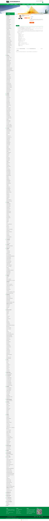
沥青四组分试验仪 (8, 61)
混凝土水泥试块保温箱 (9, 327)
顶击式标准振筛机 (8, 189)
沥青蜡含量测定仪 (8, 79)
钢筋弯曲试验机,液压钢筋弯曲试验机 (10, 468)
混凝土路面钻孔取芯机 (9, 449)
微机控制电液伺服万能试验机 (9, 472)
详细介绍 (18, 25)
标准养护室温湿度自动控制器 (9, 336)
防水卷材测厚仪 (8, 101)
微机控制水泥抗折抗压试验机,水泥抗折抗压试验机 (10, 486)
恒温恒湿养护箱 (8, 344)
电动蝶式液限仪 (8, 179)
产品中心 (36, 14)
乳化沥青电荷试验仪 (8, 74)
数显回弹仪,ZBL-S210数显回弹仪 (10, 454)
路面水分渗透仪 (8, 157)
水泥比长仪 (8, 225)
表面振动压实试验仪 (8, 166)
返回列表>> (42, 48)
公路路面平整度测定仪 (9, 390)
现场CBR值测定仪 (8, 391)
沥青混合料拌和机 (8, 56)
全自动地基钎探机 (8, 138)
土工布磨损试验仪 (8, 376)
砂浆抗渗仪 (8, 413)
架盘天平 (7, 362)
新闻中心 (16, 4)
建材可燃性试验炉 (8, 102)
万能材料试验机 (8, 478)
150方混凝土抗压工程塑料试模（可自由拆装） (11, 292)
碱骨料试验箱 (8, 340)
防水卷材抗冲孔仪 (8, 111)
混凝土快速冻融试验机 (9, 47)
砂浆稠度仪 (8, 221)
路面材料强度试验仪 (8, 129)
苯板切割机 (8, 106)
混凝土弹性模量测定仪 (9, 19)
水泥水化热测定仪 (8, 216)
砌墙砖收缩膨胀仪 (8, 299)
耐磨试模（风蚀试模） (9, 432)
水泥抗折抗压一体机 (8, 491)
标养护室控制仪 (8, 322)
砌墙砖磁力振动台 (8, 304)
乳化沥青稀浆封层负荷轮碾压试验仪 (10, 70)
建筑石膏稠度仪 (8, 504)
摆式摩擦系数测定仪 (8, 142)
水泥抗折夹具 (8, 234)
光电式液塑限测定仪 (8, 180)
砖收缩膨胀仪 (8, 307)
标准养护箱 (8, 331)
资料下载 (32, 4)
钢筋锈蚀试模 (8, 417)
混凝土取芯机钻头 (8, 496)
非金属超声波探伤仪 (8, 272)
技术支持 (24, 4)
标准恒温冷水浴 (8, 353)
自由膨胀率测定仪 (8, 162)
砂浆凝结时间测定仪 (8, 408)
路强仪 (7, 134)
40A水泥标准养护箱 (8, 345)
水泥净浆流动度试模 (8, 441)
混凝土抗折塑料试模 (8, 289)
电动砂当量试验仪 (8, 148)
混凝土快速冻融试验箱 (9, 24)
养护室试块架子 (8, 326)
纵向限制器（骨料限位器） (9, 422)
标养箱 (7, 330)
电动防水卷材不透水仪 (9, 110)
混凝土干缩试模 (8, 440)
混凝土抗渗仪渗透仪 (8, 37)
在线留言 (28, 4)
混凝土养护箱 (8, 321)
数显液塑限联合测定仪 (9, 175)
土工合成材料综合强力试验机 (9, 385)
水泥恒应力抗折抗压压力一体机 (10, 459)
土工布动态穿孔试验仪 (9, 116)
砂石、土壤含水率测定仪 (9, 266)
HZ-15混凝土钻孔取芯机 (9, 500)
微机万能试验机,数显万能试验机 (10, 487)
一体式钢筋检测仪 (8, 252)
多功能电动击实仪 (8, 139)
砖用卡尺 (7, 308)
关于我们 (12, 4)
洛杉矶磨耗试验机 (8, 143)
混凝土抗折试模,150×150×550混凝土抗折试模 (10, 427)
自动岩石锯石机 (8, 23)
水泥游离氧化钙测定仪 (9, 211)
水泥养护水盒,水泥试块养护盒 (9, 284)
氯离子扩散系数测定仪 (9, 42)
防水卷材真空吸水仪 (8, 120)
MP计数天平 (8, 363)
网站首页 (8, 4)
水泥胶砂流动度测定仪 (9, 212)
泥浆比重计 (8, 156)
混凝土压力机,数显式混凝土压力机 (10, 464)
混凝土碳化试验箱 (8, 38)
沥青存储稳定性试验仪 (9, 83)
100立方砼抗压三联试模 (9, 436)
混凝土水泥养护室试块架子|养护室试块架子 (10, 325)
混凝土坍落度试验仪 (8, 52)
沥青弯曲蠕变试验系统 (9, 60)
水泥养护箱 (8, 317)
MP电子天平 (8, 368)
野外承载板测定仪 (8, 395)
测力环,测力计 (8, 193)
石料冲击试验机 (8, 133)
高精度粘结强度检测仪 (9, 258)
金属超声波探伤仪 (8, 455)
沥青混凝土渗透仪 (8, 88)
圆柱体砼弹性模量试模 (9, 418)
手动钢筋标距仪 (8, 197)
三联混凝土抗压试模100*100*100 (10, 285)
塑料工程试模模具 (8, 46)
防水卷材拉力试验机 (8, 107)
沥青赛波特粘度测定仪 (9, 78)
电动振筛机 (8, 147)
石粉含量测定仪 (8, 165)
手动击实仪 (8, 184)
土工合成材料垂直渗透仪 (9, 382)
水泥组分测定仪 (8, 230)
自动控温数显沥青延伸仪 (9, 84)
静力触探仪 (8, 198)
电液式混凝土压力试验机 (9, 469)
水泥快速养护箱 (8, 349)
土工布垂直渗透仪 (8, 115)
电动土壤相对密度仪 (8, 171)
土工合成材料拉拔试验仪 (9, 377)
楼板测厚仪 (8, 267)
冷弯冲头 (7, 477)
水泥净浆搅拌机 (8, 235)
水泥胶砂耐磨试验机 (8, 203)
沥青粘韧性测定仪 (8, 65)
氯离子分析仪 (8, 226)
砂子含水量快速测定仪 (9, 152)
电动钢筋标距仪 (8, 194)
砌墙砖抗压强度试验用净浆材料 (10, 298)
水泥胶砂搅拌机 (8, 207)
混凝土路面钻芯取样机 (9, 446)
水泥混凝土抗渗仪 (8, 33)
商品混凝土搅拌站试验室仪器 (9, 400)
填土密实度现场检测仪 (9, 257)
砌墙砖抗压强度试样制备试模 (9, 303)
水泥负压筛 (8, 220)
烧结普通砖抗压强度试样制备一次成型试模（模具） (10, 302)
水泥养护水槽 (8, 290)
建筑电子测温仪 (8, 253)
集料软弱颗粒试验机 (8, 188)
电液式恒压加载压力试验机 (9, 482)
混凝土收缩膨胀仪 (8, 20)
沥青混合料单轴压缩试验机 (9, 69)
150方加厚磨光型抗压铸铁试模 (9, 437)
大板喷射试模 (8, 276)
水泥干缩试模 (8, 423)
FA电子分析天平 (8, 367)
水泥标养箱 (8, 312)
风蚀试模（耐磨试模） (9, 431)
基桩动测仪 (8, 249)
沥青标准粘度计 (8, 92)
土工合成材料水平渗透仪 (9, 124)
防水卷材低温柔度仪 (8, 97)
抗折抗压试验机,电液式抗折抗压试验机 (10, 473)
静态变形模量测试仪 (8, 271)
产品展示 (20, 4)
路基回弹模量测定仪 (8, 170)
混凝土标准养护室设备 (9, 358)
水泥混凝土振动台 (8, 32)
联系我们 (36, 4)
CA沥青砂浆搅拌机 (8, 243)
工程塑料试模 (8, 29)
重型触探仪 (8, 161)
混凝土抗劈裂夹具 (8, 51)
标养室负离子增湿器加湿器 (9, 354)
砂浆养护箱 (8, 313)
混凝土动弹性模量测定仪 (9, 28)
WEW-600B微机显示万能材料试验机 (21, 48)
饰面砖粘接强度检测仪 (9, 262)
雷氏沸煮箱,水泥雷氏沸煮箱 (9, 335)
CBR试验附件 (8, 394)
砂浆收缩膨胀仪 (8, 409)
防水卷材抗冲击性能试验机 (9, 125)
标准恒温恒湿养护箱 (8, 339)
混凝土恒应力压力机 (8, 463)
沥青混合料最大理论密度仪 (9, 87)
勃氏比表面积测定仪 (8, 217)
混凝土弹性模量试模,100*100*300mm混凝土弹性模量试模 (11, 280)
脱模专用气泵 (8, 281)
